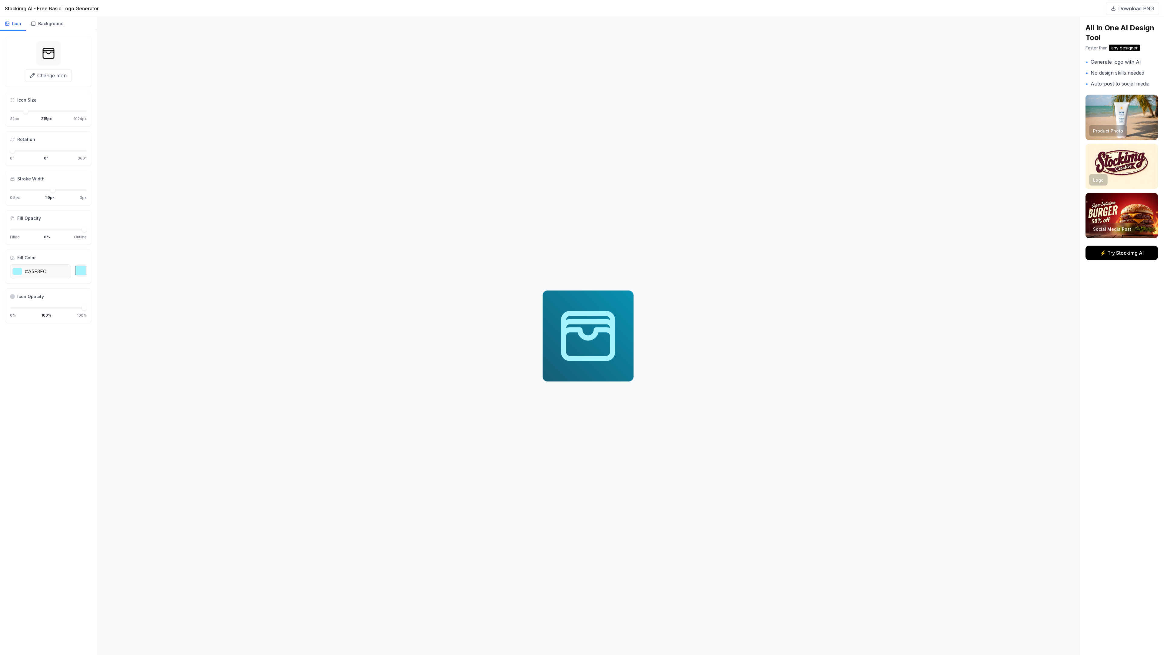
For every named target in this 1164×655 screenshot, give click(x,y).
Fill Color (26, 257)
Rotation (26, 139)
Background (51, 23)
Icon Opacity (30, 296)
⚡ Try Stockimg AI (1122, 253)
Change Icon (52, 75)
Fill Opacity (29, 218)
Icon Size (27, 99)
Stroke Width (31, 178)
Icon (16, 23)
